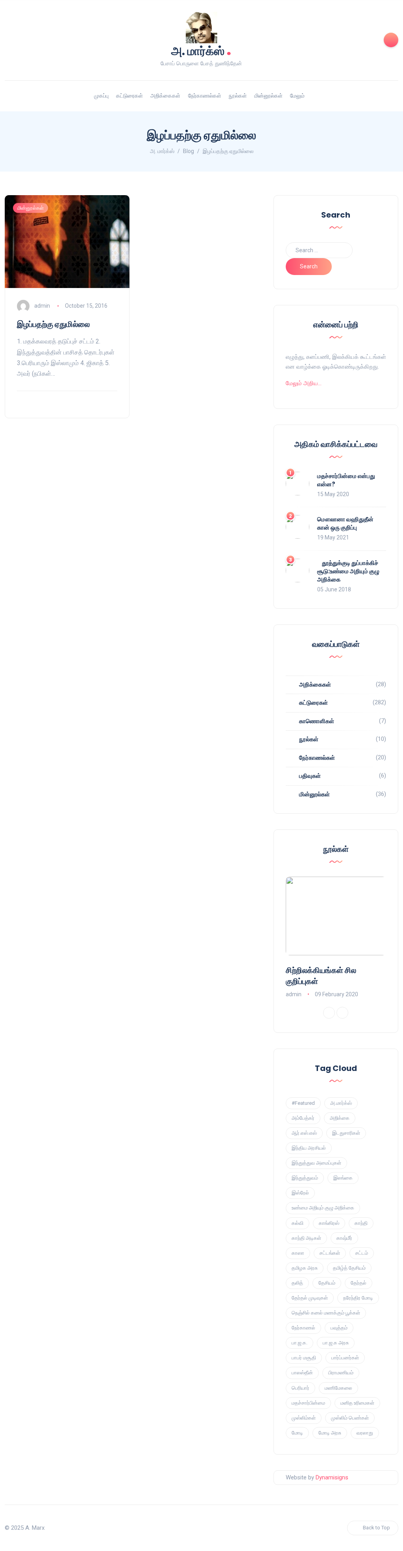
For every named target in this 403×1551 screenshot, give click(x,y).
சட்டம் (361, 1253)
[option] (336, 938)
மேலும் (297, 96)
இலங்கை (343, 1178)
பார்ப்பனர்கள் (345, 1358)
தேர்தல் (358, 1283)
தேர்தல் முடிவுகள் (310, 1298)
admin (42, 306)
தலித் (297, 1283)
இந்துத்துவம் (305, 1178)
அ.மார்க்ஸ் (341, 1103)
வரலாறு (365, 1433)
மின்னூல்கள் (268, 96)
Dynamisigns (332, 1477)
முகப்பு (101, 96)
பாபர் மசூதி (304, 1358)
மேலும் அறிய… (304, 383)
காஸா (298, 1253)
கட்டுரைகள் (129, 96)
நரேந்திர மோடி (358, 1298)
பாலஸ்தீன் (302, 1373)
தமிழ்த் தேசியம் (349, 1268)
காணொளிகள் (316, 721)
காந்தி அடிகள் (306, 1238)
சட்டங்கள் (330, 1253)
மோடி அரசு (329, 1433)
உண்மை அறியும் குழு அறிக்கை (323, 1208)
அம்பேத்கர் (303, 1118)
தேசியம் (326, 1283)
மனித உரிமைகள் (357, 1403)
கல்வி (297, 1223)
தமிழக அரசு (305, 1268)
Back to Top (376, 1528)
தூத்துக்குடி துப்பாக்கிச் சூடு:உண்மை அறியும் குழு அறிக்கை (348, 571)
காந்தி (361, 1223)
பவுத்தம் (339, 1328)
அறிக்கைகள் (165, 96)
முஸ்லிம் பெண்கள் (350, 1418)
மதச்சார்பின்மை (308, 1403)
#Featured (303, 1103)
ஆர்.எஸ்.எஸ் (304, 1133)
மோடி (297, 1433)
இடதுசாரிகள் (346, 1133)
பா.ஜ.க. (299, 1343)
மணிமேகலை (338, 1388)
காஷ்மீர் (344, 1238)
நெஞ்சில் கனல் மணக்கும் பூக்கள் (326, 1313)
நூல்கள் (238, 96)
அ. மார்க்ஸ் (201, 50)
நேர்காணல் (303, 1328)
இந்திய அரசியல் (309, 1148)
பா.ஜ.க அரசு (336, 1343)
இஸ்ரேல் (300, 1193)
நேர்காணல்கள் (204, 96)
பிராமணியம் (340, 1373)
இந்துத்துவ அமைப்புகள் (316, 1163)
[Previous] (329, 1013)
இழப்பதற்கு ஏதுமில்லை (53, 324)
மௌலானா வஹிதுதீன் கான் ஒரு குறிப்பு (345, 523)
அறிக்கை (339, 1118)
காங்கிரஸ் (329, 1223)
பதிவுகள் (310, 775)
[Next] (342, 1013)
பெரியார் (300, 1388)
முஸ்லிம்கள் (304, 1418)
